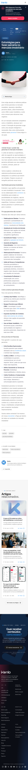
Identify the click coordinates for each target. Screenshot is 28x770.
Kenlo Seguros (5, 717)
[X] (8, 767)
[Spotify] (25, 767)
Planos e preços (6, 452)
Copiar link (7, 469)
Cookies (17, 729)
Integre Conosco (19, 715)
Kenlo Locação (19, 691)
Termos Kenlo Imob (20, 732)
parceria (4, 433)
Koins (2, 703)
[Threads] (19, 767)
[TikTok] (22, 767)
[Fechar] (25, 7)
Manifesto (3, 732)
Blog (2, 743)
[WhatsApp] (17, 767)
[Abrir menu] (25, 2)
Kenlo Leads (4, 709)
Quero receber (12, 18)
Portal (2, 748)
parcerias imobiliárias (8, 436)
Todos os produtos (15, 449)
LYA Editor (3, 697)
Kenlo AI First (4, 729)
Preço (2, 753)
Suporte (3, 756)
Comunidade (18, 709)
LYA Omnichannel (5, 695)
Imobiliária (5, 38)
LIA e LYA (3, 740)
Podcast (3, 751)
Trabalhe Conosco (6, 745)
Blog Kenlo (4, 29)
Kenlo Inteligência (5, 712)
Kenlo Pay (3, 715)
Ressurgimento (5, 737)
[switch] (18, 29)
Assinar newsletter (14, 647)
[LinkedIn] (5, 767)
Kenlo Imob (5, 449)
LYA (2, 688)
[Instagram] (3, 767)
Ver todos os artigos (14, 602)
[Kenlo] (6, 672)
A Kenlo (3, 727)
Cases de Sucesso (19, 712)
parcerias (11, 433)
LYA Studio (4, 700)
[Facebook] (11, 767)
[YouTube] (14, 767)
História (3, 735)
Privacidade (18, 727)
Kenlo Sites (18, 694)
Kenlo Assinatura (5, 720)
